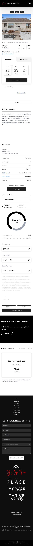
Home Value (16, 410)
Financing (16, 408)
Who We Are (16, 412)
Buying (16, 403)
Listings (16, 401)
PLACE (16, 527)
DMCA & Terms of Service (17, 544)
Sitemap (27, 544)
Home (16, 399)
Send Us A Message (16, 458)
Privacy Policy (7, 544)
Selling (16, 405)
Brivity (15, 542)
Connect (16, 414)
